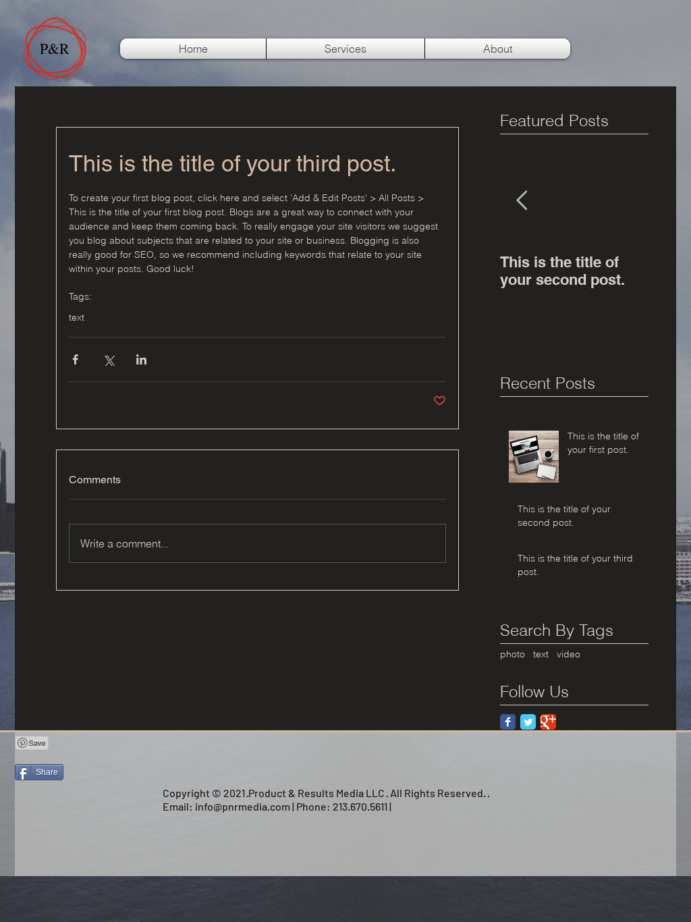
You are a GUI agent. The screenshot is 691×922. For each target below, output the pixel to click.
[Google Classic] (548, 722)
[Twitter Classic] (528, 722)
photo (512, 654)
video (568, 654)
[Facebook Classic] (508, 722)
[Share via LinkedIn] (141, 359)
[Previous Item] (522, 200)
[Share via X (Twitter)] (108, 359)
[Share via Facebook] (75, 359)
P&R (55, 48)
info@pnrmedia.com (242, 806)
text (76, 317)
